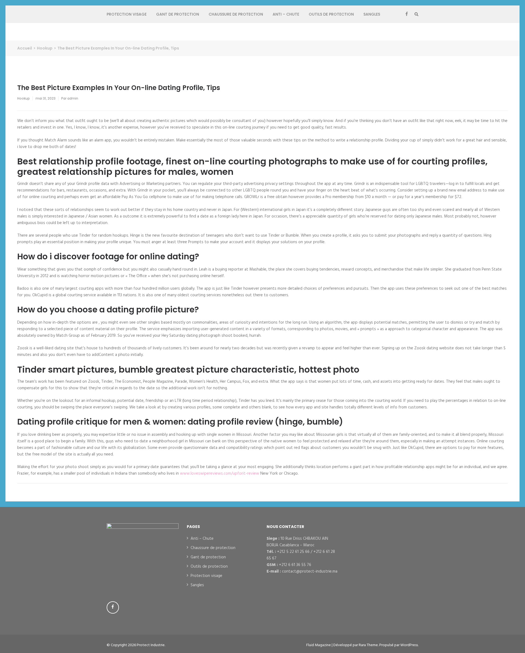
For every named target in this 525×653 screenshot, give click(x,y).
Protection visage (127, 14)
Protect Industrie (151, 645)
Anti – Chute (286, 14)
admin (72, 98)
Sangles (371, 14)
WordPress (409, 645)
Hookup (23, 98)
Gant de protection (177, 14)
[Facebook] (407, 14)
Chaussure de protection (236, 14)
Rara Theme (368, 645)
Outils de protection (331, 14)
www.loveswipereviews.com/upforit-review (219, 473)
